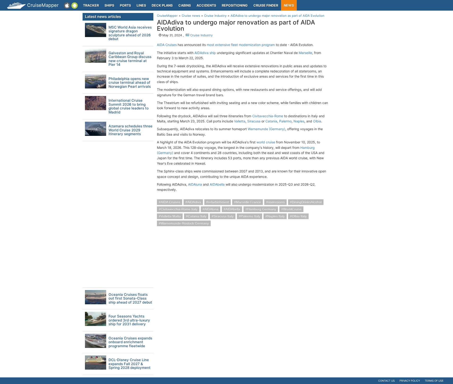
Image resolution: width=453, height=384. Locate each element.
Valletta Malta (171, 216)
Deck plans (162, 5)
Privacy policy (409, 380)
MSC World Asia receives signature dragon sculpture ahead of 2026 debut (130, 33)
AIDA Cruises (167, 45)
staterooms (276, 202)
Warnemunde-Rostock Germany (185, 223)
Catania (271, 121)
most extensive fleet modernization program (241, 45)
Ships (109, 5)
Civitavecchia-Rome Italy (179, 209)
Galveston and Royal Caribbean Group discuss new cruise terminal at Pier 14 (130, 59)
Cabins (184, 5)
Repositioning (235, 5)
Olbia (317, 121)
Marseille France (248, 202)
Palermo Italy (250, 216)
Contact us (386, 380)
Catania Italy (197, 216)
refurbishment (218, 202)
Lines (141, 5)
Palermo (285, 121)
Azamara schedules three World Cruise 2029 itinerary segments (130, 130)
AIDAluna (195, 184)
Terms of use (434, 380)
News (289, 5)
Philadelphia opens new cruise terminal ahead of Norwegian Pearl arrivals (130, 83)
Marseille (305, 53)
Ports (125, 5)
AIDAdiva (194, 202)
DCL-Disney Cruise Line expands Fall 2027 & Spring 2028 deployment (130, 364)
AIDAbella (217, 184)
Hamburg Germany (261, 209)
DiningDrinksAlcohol (307, 202)
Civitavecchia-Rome (267, 116)
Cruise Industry (201, 35)
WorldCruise (292, 209)
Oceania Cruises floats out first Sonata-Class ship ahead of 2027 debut (130, 299)
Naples (299, 121)
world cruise (265, 142)
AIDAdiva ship (205, 53)
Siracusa (253, 121)
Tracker (91, 5)
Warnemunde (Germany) (266, 129)
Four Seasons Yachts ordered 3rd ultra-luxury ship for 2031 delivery (129, 320)
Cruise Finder (265, 5)
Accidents (206, 5)
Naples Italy (276, 216)
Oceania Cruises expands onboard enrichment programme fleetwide (130, 342)
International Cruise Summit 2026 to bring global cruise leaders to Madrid (129, 106)
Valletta (239, 121)
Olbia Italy (299, 216)
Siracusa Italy (224, 216)
